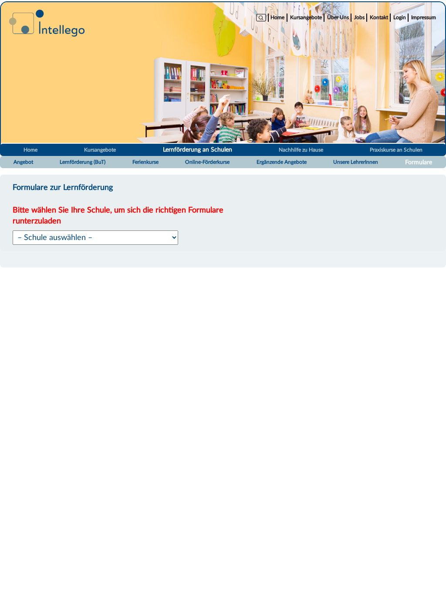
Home (277, 17)
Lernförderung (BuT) (82, 162)
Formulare (418, 162)
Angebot (23, 162)
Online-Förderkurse (207, 162)
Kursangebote (306, 17)
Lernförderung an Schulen (197, 150)
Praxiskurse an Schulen (396, 149)
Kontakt (379, 17)
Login (399, 17)
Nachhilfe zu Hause (301, 149)
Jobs (359, 17)
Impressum (423, 17)
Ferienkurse (145, 162)
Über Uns (338, 17)
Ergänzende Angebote (282, 162)
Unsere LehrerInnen (355, 162)
